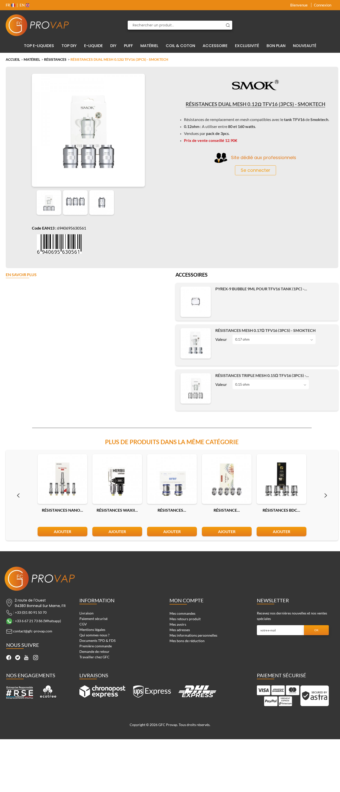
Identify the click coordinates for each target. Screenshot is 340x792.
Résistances (55, 59)
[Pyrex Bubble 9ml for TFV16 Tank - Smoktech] (195, 302)
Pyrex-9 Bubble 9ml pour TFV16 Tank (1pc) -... (261, 288)
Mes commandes (182, 613)
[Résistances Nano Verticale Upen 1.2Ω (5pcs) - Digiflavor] (62, 479)
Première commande (95, 646)
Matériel (32, 59)
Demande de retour (94, 651)
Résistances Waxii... (117, 510)
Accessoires (191, 275)
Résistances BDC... (281, 510)
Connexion (322, 5)
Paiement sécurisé (93, 618)
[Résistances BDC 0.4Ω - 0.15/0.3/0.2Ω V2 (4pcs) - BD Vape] (281, 479)
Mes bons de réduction (187, 641)
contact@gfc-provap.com (32, 631)
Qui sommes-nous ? (94, 635)
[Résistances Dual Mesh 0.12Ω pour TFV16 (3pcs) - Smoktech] (49, 202)
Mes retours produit (185, 619)
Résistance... (227, 510)
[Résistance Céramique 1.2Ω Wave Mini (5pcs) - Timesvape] (227, 479)
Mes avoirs (178, 624)
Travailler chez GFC (94, 657)
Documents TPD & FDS (97, 640)
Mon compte (187, 600)
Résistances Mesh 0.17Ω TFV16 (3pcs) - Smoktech (265, 330)
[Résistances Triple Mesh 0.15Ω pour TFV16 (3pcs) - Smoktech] (195, 388)
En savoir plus (21, 275)
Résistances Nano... (62, 510)
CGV (83, 624)
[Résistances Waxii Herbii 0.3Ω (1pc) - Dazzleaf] (117, 479)
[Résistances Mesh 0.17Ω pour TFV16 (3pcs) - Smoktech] (195, 343)
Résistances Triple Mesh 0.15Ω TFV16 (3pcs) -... (262, 375)
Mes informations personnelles (193, 635)
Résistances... (172, 510)
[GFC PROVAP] (37, 25)
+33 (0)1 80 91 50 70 (31, 612)
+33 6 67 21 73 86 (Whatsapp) (38, 621)
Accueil (13, 59)
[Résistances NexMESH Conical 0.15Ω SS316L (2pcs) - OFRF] (172, 479)
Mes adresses (180, 630)
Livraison (86, 613)
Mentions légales (92, 629)
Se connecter (255, 170)
